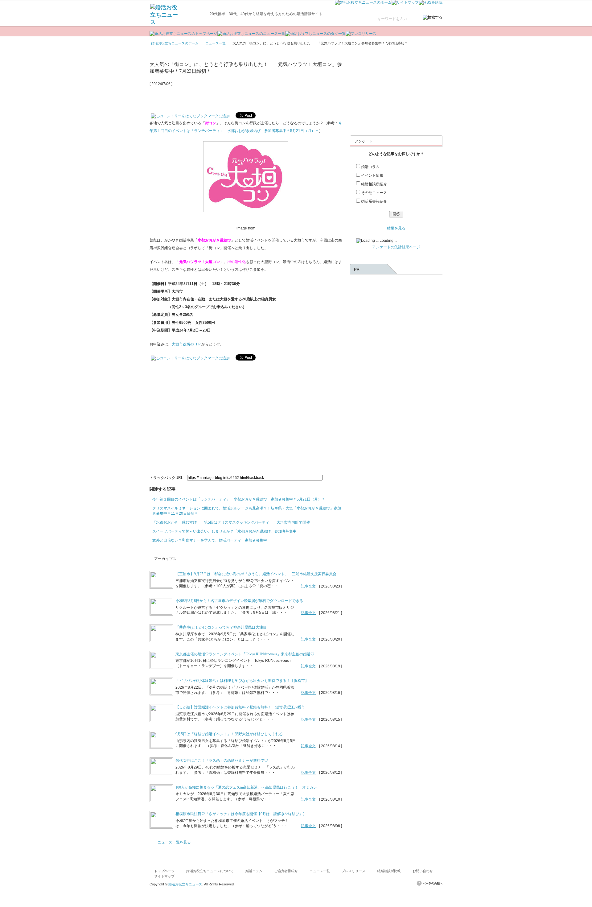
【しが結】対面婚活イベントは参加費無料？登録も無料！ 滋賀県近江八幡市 (240, 707)
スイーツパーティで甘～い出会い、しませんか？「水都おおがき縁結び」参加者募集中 (224, 531)
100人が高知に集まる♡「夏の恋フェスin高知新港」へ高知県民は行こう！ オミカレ (246, 787)
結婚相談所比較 (389, 871)
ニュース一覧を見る (174, 842)
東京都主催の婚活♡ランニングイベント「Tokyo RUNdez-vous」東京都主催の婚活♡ (244, 654)
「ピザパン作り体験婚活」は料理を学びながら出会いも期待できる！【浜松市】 (242, 680)
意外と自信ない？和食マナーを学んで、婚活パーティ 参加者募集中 (209, 540)
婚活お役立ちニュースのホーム (175, 43)
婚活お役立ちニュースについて (210, 871)
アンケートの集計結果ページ (396, 247)
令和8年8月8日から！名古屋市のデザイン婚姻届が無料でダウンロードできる (239, 601)
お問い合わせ (423, 871)
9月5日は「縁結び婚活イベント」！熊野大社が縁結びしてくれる (229, 734)
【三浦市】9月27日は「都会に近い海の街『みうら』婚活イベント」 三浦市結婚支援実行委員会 (255, 574)
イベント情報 (372, 175)
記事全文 (308, 586)
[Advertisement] (222, 96)
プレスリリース (353, 871)
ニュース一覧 (215, 43)
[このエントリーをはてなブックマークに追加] (190, 114)
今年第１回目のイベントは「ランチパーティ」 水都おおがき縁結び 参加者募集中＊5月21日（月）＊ (238, 499)
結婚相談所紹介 (374, 184)
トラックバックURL (166, 478)
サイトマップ (164, 876)
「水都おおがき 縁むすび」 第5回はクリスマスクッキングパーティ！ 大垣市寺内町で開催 (231, 522)
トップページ (164, 871)
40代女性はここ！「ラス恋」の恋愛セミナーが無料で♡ (221, 760)
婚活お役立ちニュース (185, 884)
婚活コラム (370, 167)
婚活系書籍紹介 (374, 201)
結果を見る (396, 228)
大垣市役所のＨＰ (186, 344)
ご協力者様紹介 (286, 871)
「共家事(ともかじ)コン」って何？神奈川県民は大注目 (221, 627)
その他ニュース (374, 193)
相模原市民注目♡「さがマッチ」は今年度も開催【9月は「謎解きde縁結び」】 (240, 814)
